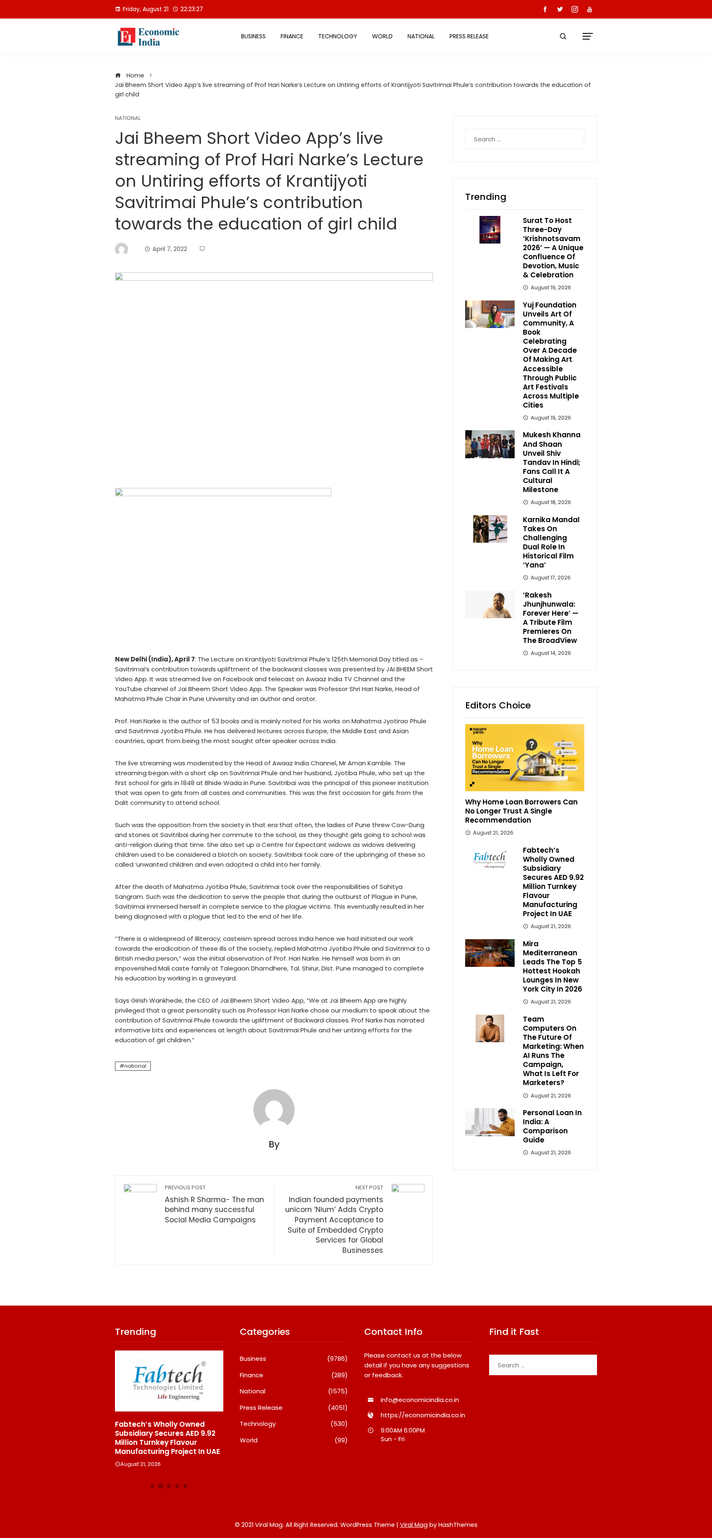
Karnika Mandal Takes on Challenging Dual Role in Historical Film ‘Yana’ (551, 542)
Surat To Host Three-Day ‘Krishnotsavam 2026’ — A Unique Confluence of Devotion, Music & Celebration (553, 248)
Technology (337, 36)
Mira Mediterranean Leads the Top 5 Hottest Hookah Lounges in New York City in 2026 (552, 966)
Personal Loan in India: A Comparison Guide (552, 1126)
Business (253, 36)
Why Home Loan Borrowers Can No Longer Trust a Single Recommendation (521, 811)
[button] (152, 1486)
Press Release (469, 36)
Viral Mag (414, 1525)
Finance (292, 36)
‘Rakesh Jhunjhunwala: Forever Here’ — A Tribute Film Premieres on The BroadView (550, 617)
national (135, 1065)
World (382, 36)
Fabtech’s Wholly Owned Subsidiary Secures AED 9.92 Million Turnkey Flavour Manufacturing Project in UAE (553, 882)
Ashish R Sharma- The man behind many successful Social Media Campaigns (214, 1204)
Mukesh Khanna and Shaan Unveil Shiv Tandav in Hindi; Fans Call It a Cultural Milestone (552, 462)
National (421, 36)
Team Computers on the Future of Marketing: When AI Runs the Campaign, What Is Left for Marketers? (553, 1051)
